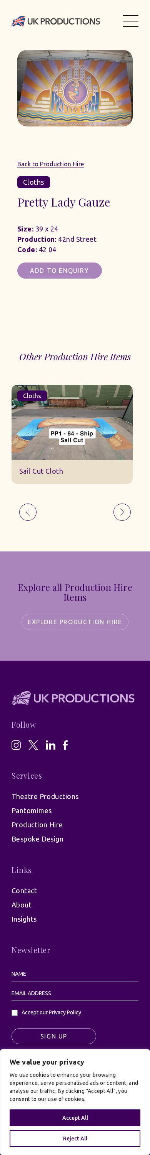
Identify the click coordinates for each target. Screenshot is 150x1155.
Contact (24, 890)
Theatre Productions (45, 796)
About (22, 905)
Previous (28, 512)
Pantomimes (32, 810)
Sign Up (53, 1036)
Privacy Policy (65, 1012)
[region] (75, 1102)
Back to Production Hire (50, 164)
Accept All (75, 1118)
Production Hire (37, 825)
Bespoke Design (37, 839)
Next (122, 512)
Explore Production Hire (75, 622)
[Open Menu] (130, 21)
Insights (24, 919)
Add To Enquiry (59, 270)
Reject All (75, 1138)
